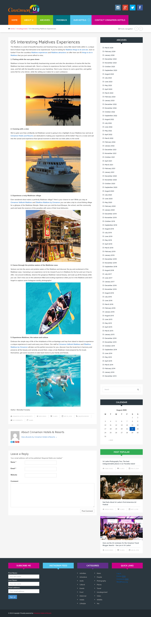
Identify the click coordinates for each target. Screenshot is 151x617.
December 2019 (111, 214)
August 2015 (109, 316)
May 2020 (108, 202)
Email (13, 468)
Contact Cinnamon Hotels (110, 20)
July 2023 (108, 78)
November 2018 (111, 263)
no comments (18, 420)
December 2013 (110, 376)
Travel (99, 588)
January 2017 (109, 282)
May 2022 (108, 131)
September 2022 (111, 116)
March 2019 (109, 248)
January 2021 (109, 172)
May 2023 (108, 85)
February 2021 (110, 168)
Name (13, 462)
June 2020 (109, 199)
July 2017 (108, 274)
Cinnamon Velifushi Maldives (21, 202)
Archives (45, 20)
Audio (82, 581)
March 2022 (109, 138)
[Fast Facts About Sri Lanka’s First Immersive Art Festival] (121, 487)
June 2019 (108, 236)
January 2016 (109, 312)
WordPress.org (122, 582)
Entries (121, 576)
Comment (14, 481)
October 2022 (110, 112)
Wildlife (99, 600)
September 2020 (111, 187)
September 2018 (111, 266)
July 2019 (108, 232)
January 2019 (109, 255)
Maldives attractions (58, 52)
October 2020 (110, 183)
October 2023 (110, 66)
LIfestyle (83, 603)
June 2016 (108, 300)
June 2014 (108, 353)
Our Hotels (79, 20)
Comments (122, 579)
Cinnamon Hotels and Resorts (22, 136)
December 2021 (110, 149)
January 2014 (109, 372)
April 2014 (108, 361)
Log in (119, 573)
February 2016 (110, 308)
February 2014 (110, 368)
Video (99, 596)
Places (99, 585)
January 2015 (109, 334)
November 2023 (111, 63)
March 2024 (109, 48)
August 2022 (109, 119)
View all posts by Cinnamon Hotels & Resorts (39, 437)
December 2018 (111, 259)
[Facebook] (139, 8)
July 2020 (108, 195)
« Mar (111, 440)
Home (15, 20)
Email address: (14, 587)
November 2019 (111, 217)
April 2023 (108, 89)
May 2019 (108, 240)
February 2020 (110, 206)
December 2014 (110, 338)
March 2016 (109, 304)
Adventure (83, 577)
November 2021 (110, 153)
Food (81, 592)
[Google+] (124, 8)
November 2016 (111, 289)
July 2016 (108, 297)
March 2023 (109, 93)
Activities (83, 573)
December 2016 (111, 285)
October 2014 (110, 346)
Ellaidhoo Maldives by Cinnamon (48, 202)
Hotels (82, 600)
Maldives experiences (39, 52)
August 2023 (109, 74)
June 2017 (108, 278)
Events (82, 588)
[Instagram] (118, 8)
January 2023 (109, 100)
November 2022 (111, 108)
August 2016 (109, 293)
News (99, 573)
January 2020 (110, 210)
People (99, 577)
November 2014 (110, 342)
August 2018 (109, 270)
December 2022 (111, 104)
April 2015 (108, 327)
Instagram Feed (58, 565)
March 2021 (109, 165)
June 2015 (108, 319)
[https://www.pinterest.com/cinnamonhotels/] (11, 442)
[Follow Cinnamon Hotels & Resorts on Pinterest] (18, 442)
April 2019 (108, 244)
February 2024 (110, 51)
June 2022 (108, 127)
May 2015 (108, 323)
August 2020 (109, 191)
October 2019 (110, 221)
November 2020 (111, 180)
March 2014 (109, 365)
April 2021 (108, 161)
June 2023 (108, 82)
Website (14, 475)
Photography (101, 581)
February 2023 (110, 97)
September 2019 (111, 225)
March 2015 (109, 331)
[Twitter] (132, 8)
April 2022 (108, 134)
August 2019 (109, 229)
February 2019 (110, 251)
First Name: (12, 573)
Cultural (82, 585)
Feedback (61, 20)
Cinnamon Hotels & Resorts (22, 416)
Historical (83, 596)
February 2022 (110, 142)
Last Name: (12, 580)
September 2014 (111, 349)
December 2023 (111, 59)
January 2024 (109, 55)
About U (28, 20)
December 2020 (111, 176)
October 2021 (110, 157)
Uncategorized (21, 29)
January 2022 (109, 146)
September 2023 (111, 70)
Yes (98, 603)
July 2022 (108, 123)
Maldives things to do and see (77, 50)
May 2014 (108, 357)
